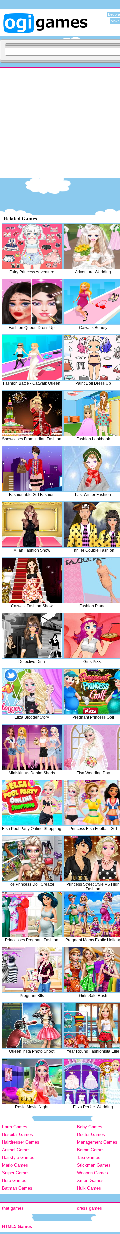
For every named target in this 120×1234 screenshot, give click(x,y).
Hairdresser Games (20, 1142)
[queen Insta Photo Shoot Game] (32, 1025)
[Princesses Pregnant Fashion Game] (32, 914)
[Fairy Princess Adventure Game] (32, 246)
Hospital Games (17, 1134)
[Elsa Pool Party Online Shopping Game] (32, 803)
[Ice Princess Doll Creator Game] (32, 858)
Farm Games (14, 1126)
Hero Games (14, 1180)
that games (13, 1208)
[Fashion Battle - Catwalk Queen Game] (32, 357)
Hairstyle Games (18, 1157)
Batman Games (17, 1188)
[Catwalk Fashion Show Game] (32, 580)
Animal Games (16, 1149)
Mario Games (15, 1165)
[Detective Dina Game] (32, 636)
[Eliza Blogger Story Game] (32, 691)
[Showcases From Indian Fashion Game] (32, 413)
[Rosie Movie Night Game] (32, 1081)
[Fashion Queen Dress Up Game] (32, 302)
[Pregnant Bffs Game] (32, 970)
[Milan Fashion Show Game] (32, 524)
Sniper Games (16, 1172)
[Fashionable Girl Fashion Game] (32, 469)
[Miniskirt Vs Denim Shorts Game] (32, 747)
